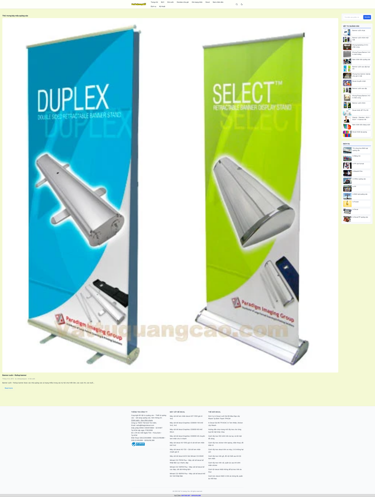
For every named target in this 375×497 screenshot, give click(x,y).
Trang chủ (154, 2)
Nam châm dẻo (218, 2)
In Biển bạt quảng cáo (360, 194)
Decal (208, 2)
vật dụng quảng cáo (143, 418)
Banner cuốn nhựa (358, 30)
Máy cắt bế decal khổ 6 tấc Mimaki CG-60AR (186, 456)
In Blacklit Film (357, 171)
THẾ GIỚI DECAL (214, 412)
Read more (9, 388)
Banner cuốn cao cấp (359, 88)
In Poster (356, 202)
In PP (354, 186)
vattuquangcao (22, 379)
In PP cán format (358, 164)
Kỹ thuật (162, 6)
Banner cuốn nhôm (358, 103)
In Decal (355, 209)
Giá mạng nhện (197, 2)
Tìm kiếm (367, 17)
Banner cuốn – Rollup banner (14, 375)
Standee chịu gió (183, 2)
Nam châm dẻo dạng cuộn (361, 125)
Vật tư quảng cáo (147, 415)
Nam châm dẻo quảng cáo (361, 59)
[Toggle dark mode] (242, 4)
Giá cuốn (170, 2)
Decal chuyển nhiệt (359, 81)
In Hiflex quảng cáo (359, 179)
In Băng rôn (356, 156)
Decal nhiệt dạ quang (359, 132)
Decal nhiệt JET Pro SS (360, 110)
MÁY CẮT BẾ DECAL (177, 412)
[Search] (237, 4)
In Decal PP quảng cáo (360, 217)
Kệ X (162, 2)
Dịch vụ (153, 6)
